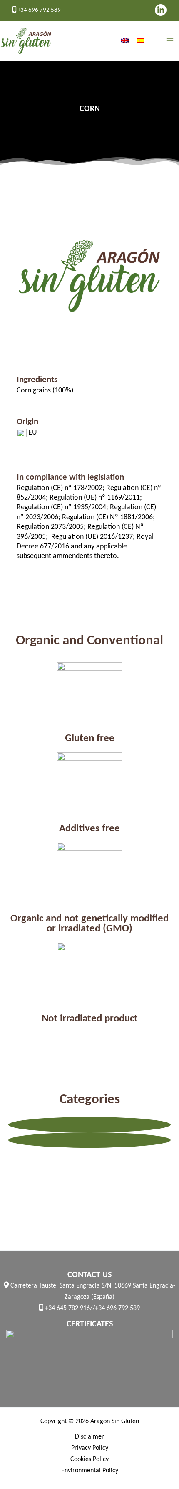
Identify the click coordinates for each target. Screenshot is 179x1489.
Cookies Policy (89, 1459)
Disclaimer (89, 1437)
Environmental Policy (89, 1470)
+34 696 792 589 (38, 10)
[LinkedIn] (161, 10)
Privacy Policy (89, 1448)
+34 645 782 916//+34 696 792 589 (91, 1308)
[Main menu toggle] (169, 41)
